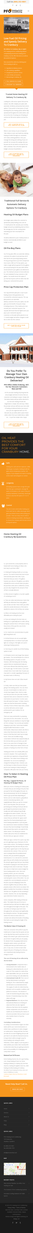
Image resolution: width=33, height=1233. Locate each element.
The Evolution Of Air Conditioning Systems (15, 1189)
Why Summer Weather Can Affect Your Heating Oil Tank (14, 1184)
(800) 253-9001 (19, 2)
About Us (6, 1116)
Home (5, 1108)
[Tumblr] (20, 5)
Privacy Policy (11, 1207)
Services (6, 1112)
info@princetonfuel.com (10, 1152)
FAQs (5, 1121)
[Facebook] (12, 5)
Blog (5, 1125)
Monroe (15, 1074)
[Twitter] (16, 5)
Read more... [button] (7, 530)
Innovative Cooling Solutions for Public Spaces (14, 1195)
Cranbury (6, 1074)
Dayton (11, 1074)
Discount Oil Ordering (14, 84)
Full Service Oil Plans (14, 81)
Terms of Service (20, 1207)
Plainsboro (20, 1074)
